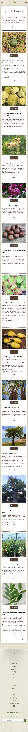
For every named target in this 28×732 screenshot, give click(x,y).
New (14, 677)
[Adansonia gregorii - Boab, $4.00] (14, 436)
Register (14, 689)
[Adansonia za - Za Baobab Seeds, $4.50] (14, 545)
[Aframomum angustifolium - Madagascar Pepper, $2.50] (14, 594)
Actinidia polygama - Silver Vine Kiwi (12, 357)
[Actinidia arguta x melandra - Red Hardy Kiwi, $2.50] (14, 233)
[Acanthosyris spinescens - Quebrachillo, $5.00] (14, 145)
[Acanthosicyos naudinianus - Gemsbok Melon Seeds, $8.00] (14, 96)
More (14, 681)
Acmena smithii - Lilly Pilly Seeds (11, 206)
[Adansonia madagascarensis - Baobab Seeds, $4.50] (14, 489)
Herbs (14, 674)
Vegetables (14, 666)
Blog (14, 657)
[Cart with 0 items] (26, 2)
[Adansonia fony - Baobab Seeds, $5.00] (14, 390)
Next (23, 639)
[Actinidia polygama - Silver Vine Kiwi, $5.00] (14, 339)
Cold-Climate (14, 676)
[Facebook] (14, 706)
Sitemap (14, 659)
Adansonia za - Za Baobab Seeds (11, 565)
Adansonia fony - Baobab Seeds (10, 407)
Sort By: (14, 27)
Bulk (14, 679)
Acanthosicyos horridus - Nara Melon (12, 60)
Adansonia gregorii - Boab (9, 454)
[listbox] (21, 27)
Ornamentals (14, 672)
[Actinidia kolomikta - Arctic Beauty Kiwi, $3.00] (14, 285)
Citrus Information (14, 655)
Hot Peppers (14, 669)
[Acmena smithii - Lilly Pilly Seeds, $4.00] (14, 190)
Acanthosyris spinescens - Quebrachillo (13, 163)
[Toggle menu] (2, 2)
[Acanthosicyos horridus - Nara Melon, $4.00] (14, 42)
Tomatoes (14, 671)
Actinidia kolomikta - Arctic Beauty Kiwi (13, 303)
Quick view (14, 55)
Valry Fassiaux (5, 77)
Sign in (14, 688)
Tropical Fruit (14, 668)
